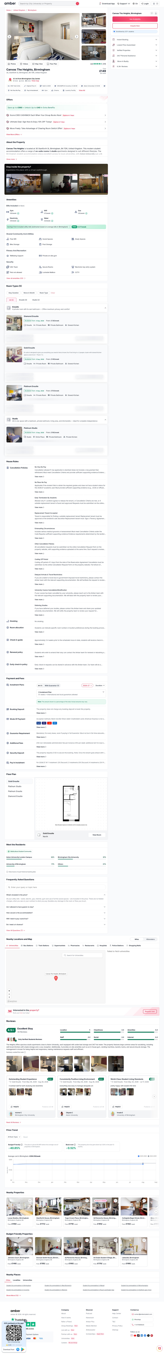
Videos (25, 64)
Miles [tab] (137, 939)
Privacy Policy (117, 1326)
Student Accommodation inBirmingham (18, 1285)
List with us (65, 1330)
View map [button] (35, 81)
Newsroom (90, 1318)
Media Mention (91, 1326)
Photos (13, 64)
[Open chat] (160, 1350)
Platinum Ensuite (15, 791)
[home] (10, 3)
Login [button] (146, 3)
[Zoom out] (9, 994)
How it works (66, 1318)
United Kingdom (19, 10)
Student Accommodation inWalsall (93, 1285)
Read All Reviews (12, 1122)
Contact (115, 1318)
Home (8, 10)
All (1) (40, 686)
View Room (97, 835)
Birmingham (32, 10)
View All (82, 90)
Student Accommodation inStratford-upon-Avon (136, 1290)
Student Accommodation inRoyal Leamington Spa (98, 1290)
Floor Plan (53, 64)
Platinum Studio (14, 786)
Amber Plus (90, 1322)
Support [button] (123, 3)
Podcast (89, 1313)
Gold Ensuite (13, 781)
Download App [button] (108, 3)
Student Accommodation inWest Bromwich (58, 1285)
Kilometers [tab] (150, 939)
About (63, 1313)
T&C (113, 1322)
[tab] (12, 945)
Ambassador (90, 1330)
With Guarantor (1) (52, 686)
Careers (64, 1343)
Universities (65, 1338)
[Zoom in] (9, 990)
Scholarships (90, 1334)
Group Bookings (67, 1326)
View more (40, 713)
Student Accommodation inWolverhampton (134, 1285)
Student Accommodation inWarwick (56, 1290)
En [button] (137, 3)
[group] (71, 804)
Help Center (116, 1313)
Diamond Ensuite (15, 796)
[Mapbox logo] (12, 1001)
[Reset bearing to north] (9, 997)
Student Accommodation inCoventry (17, 1290)
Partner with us (66, 1334)
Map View (39, 64)
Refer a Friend (66, 1322)
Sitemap (115, 1330)
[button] (25, 1321)
